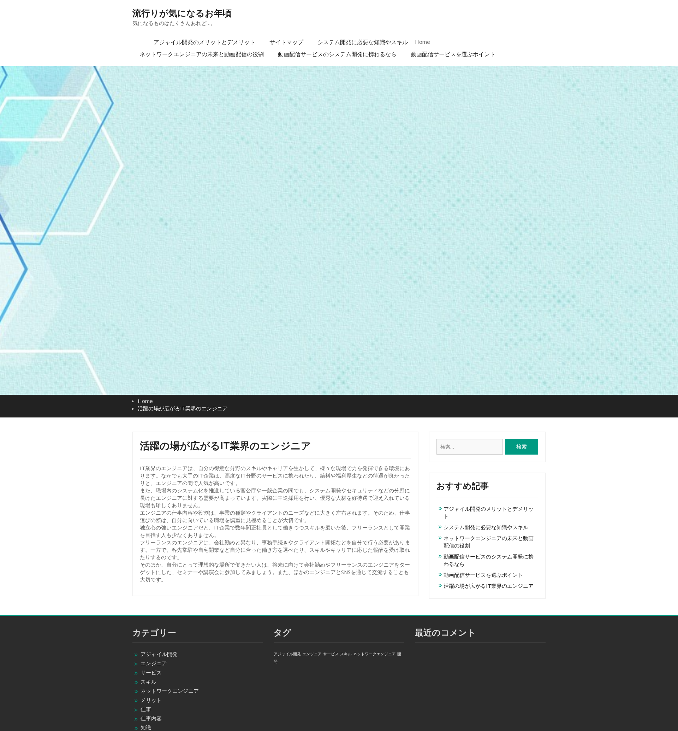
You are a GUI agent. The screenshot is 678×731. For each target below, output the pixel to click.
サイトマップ (286, 42)
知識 (146, 727)
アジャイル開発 (159, 653)
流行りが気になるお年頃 (182, 13)
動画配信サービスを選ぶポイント (453, 54)
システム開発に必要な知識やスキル (362, 42)
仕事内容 (151, 718)
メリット (151, 699)
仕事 (146, 709)
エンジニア (154, 663)
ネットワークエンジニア (170, 690)
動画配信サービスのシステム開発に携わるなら (337, 54)
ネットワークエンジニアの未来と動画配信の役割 (201, 54)
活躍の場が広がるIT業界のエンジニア (489, 585)
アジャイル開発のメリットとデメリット (204, 42)
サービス (151, 672)
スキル (148, 681)
